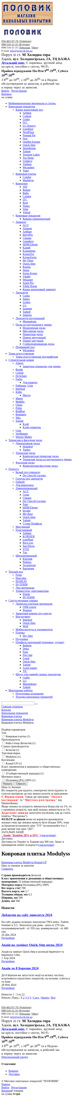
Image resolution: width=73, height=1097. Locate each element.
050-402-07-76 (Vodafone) (16, 41)
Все (53, 997)
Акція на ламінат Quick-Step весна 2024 (32, 945)
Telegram (25, 47)
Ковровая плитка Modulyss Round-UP (24, 862)
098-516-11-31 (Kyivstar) (15, 44)
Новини (13, 1070)
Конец (45, 997)
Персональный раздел (14, 1057)
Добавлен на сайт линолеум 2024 (26, 915)
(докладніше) (46, 844)
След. (36, 997)
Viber (34, 47)
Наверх (5, 1084)
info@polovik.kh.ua (21, 50)
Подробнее (8, 937)
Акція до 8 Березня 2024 (20, 968)
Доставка (14, 1074)
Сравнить (7, 868)
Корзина (6, 94)
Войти (5, 90)
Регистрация (19, 90)
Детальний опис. (13, 63)
